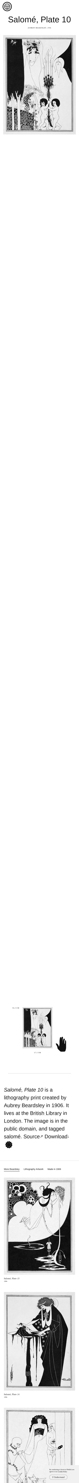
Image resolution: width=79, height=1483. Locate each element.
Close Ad (65, 894)
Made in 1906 (54, 1169)
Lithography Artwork (33, 1169)
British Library (46, 1113)
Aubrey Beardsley (37, 28)
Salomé (12, 1136)
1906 (57, 1105)
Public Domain (20, 1128)
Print (36, 1097)
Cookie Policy (62, 1472)
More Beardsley (12, 1169)
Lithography (16, 1097)
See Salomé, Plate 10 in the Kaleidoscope (9, 1145)
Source (31, 1136)
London (12, 1121)
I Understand (58, 1477)
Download (56, 1136)
